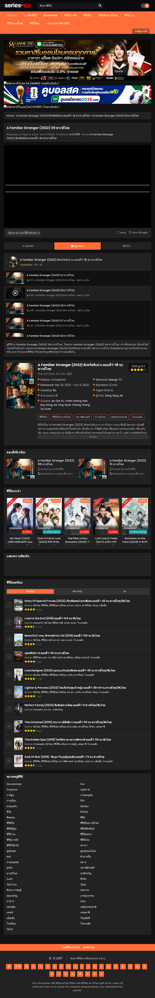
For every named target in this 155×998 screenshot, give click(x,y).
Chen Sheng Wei (76, 401)
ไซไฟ (10, 929)
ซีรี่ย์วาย (11, 834)
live (82, 784)
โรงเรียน (11, 923)
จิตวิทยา (84, 806)
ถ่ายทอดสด (13, 862)
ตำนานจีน (72, 726)
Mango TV (115, 380)
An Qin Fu (58, 401)
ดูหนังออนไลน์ (88, 851)
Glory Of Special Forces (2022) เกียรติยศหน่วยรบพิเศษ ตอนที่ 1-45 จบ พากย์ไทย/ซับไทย (77, 601)
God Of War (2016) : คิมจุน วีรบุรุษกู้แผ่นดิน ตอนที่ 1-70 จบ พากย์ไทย (64, 757)
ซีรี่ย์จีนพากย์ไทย (61, 417)
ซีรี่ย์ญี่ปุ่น (11, 828)
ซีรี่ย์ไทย (37, 657)
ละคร (73, 622)
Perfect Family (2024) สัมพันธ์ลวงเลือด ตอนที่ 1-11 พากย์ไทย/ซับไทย (65, 705)
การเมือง (11, 800)
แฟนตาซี (100, 726)
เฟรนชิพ (11, 907)
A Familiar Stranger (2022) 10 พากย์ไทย (128, 462)
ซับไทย (36, 605)
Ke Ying (59, 405)
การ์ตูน (10, 795)
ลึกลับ (92, 726)
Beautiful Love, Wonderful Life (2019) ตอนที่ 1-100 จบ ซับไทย (62, 635)
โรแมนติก (137, 417)
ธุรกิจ (67, 622)
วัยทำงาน (12, 884)
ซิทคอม (11, 817)
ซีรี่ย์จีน (43, 417)
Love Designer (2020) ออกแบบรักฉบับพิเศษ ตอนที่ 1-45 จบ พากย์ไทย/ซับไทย (70, 670)
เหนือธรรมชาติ (119, 417)
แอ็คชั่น (103, 605)
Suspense (12, 789)
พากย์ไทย (100, 417)
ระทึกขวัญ (57, 709)
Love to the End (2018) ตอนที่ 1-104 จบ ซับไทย (53, 618)
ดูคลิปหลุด (88, 947)
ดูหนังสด (11, 851)
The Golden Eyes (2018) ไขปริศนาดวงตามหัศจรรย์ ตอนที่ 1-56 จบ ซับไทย (68, 739)
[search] (100, 5)
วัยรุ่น (95, 605)
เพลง (82, 901)
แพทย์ (10, 912)
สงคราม (89, 761)
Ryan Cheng (73, 405)
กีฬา (82, 800)
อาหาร (10, 901)
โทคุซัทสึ (85, 918)
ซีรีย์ (82, 817)
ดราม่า (70, 605)
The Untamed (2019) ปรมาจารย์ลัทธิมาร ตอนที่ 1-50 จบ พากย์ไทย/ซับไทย (68, 722)
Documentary (14, 784)
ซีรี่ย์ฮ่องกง (86, 834)
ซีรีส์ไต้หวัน (13, 845)
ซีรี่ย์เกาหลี (57, 622)
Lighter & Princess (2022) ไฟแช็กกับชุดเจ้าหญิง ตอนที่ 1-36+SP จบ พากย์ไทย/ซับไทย (75, 688)
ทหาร (78, 605)
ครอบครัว (38, 622)
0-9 (18, 966)
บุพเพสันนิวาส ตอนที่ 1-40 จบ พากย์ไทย (47, 653)
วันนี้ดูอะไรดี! (140, 31)
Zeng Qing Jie (114, 395)
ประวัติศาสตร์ (83, 417)
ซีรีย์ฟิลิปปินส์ (87, 828)
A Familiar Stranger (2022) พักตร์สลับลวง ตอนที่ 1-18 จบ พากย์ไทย (61, 260)
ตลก (63, 640)
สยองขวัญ (12, 895)
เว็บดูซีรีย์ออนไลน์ (70, 947)
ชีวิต (9, 811)
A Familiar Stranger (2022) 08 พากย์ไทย (56, 462)
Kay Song (46, 405)
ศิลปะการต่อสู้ (69, 744)
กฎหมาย (85, 789)
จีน (54, 390)
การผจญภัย (39, 744)
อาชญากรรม (87, 895)
